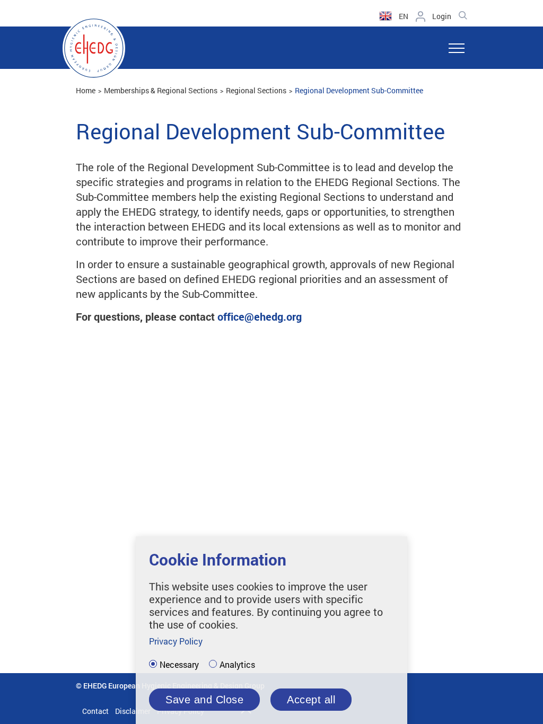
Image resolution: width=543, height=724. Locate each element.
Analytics (237, 664)
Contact (95, 711)
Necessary (179, 664)
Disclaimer (133, 711)
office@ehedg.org (259, 316)
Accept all (311, 699)
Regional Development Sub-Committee (359, 90)
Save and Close (204, 699)
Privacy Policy (176, 641)
